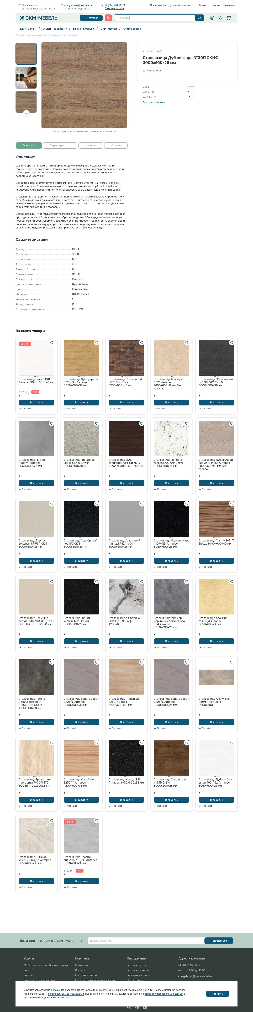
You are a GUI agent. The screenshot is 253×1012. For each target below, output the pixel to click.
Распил (28, 975)
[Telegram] (137, 1007)
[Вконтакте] (129, 1007)
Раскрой (29, 970)
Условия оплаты (136, 965)
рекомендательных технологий (66, 993)
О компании (157, 5)
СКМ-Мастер (109, 28)
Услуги (29, 958)
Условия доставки (138, 970)
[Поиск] (199, 18)
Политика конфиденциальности (95, 980)
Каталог (93, 18)
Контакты (229, 5)
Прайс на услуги (83, 28)
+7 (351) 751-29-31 (115, 5)
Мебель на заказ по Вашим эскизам (46, 965)
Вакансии (81, 970)
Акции (202, 5)
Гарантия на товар (138, 975)
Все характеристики (154, 102)
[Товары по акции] (108, 17)
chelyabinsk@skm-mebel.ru (80, 5)
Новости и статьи (86, 975)
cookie (56, 990)
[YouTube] (145, 1007)
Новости (215, 5)
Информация (137, 958)
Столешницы (70, 35)
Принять (217, 993)
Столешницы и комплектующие (44, 35)
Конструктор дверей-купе (40, 980)
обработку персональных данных (164, 993)
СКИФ (190, 86)
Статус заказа (132, 28)
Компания (83, 958)
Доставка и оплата (181, 5)
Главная (20, 35)
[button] (26, 113)
